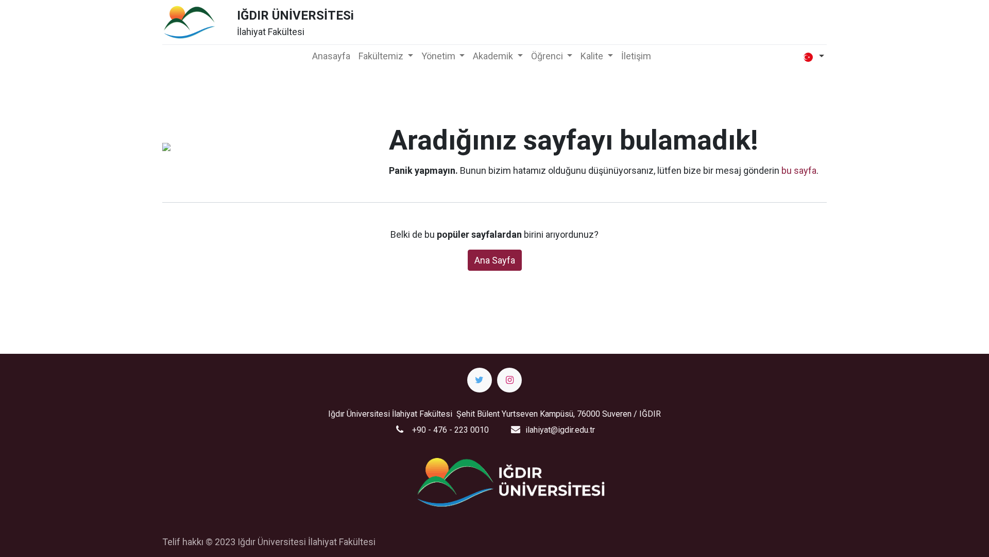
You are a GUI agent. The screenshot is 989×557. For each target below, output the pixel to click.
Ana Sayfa (494, 260)
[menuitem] (331, 56)
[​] (479, 380)
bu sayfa (798, 170)
